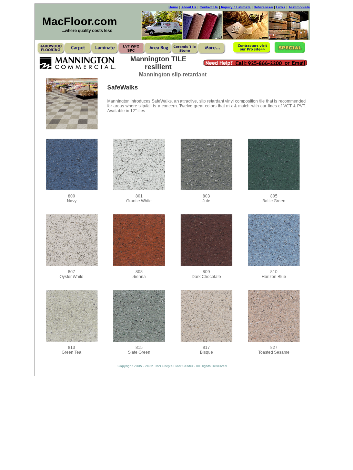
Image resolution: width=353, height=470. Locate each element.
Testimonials (299, 7)
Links (280, 7)
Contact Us (209, 7)
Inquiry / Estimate (235, 7)
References (263, 7)
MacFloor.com (79, 21)
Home (173, 7)
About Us (188, 7)
